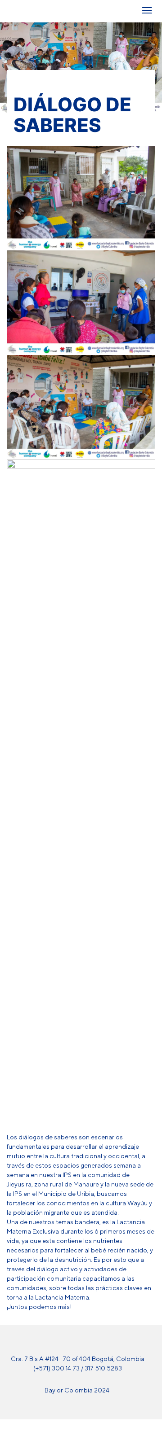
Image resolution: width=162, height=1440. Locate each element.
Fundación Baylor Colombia (18, 11)
